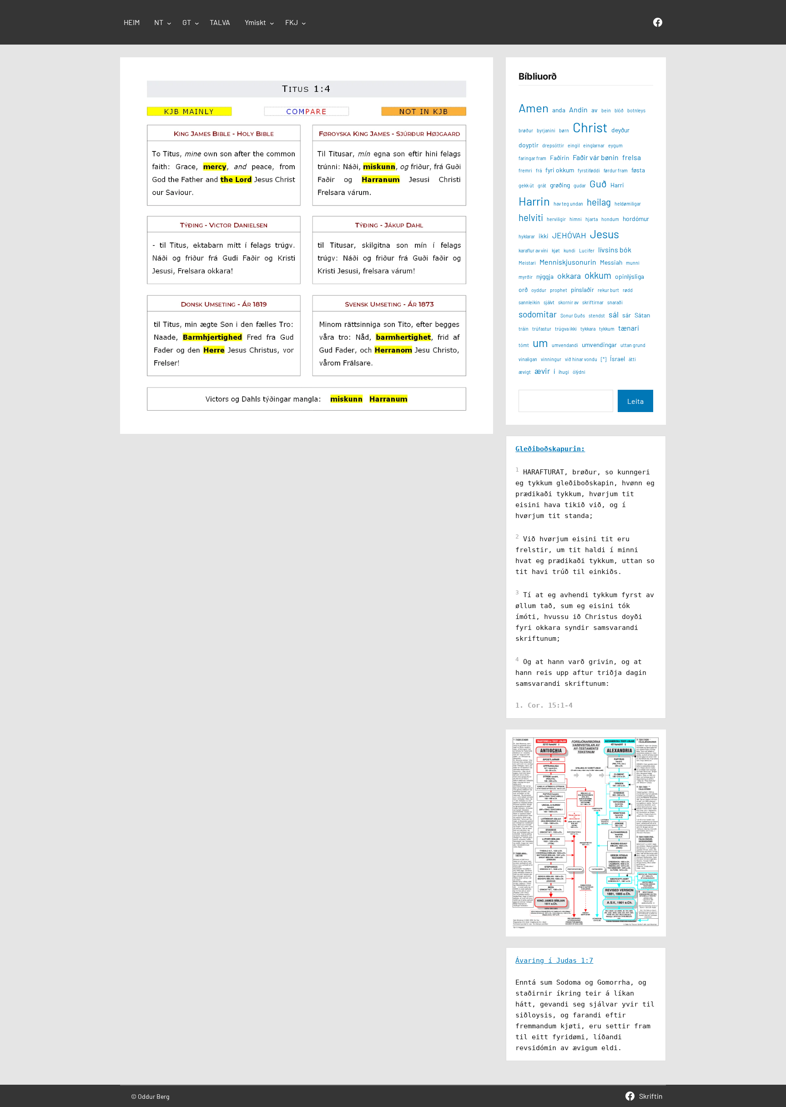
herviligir (556, 219)
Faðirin (559, 157)
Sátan (642, 315)
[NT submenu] (169, 23)
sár (626, 315)
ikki (544, 236)
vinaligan (528, 359)
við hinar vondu (581, 359)
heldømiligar (628, 203)
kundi (569, 250)
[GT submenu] (197, 23)
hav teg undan (568, 203)
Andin (578, 109)
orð (523, 289)
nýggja (545, 276)
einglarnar (594, 145)
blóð (619, 110)
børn (564, 130)
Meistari (527, 263)
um (540, 342)
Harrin (534, 201)
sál (614, 314)
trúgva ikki (566, 329)
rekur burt (608, 290)
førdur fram (616, 170)
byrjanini (546, 130)
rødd (628, 290)
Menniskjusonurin (567, 261)
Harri (617, 185)
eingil (573, 145)
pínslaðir (582, 289)
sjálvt (549, 302)
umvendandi (565, 345)
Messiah (611, 262)
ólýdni (579, 372)
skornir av (568, 302)
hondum (610, 219)
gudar (580, 185)
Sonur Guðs (572, 315)
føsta (638, 170)
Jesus (604, 234)
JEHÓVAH (569, 235)
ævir (542, 371)
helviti (531, 217)
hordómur (636, 218)
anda (558, 110)
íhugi (564, 372)
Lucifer (587, 250)
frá (539, 170)
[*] (603, 359)
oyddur (538, 290)
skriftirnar (593, 302)
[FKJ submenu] (304, 23)
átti (632, 359)
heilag (599, 201)
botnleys (636, 110)
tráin (524, 329)
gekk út (526, 185)
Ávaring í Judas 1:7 (554, 960)
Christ (590, 127)
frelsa (631, 157)
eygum (615, 145)
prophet (558, 290)
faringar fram (532, 158)
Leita (635, 401)
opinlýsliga (629, 276)
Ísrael (617, 358)
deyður (620, 130)
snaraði (615, 302)
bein (606, 110)
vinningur (551, 359)
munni (633, 263)
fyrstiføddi (589, 170)
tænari (628, 327)
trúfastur (541, 329)
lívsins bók (614, 249)
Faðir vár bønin (596, 157)
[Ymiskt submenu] (272, 23)
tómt (524, 345)
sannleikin (529, 302)
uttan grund (632, 345)
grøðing (560, 185)
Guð (598, 183)
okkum (597, 275)
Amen (534, 108)
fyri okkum (559, 170)
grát (542, 185)
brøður (526, 130)
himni (575, 219)
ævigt (525, 372)
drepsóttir (553, 145)
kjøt (556, 250)
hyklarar (527, 236)
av (594, 110)
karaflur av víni (533, 250)
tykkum (607, 329)
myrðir (526, 277)
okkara (569, 276)
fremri (525, 170)
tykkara (587, 329)
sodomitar (538, 314)
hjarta (591, 219)
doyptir (529, 145)
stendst (597, 315)
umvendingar (599, 344)
